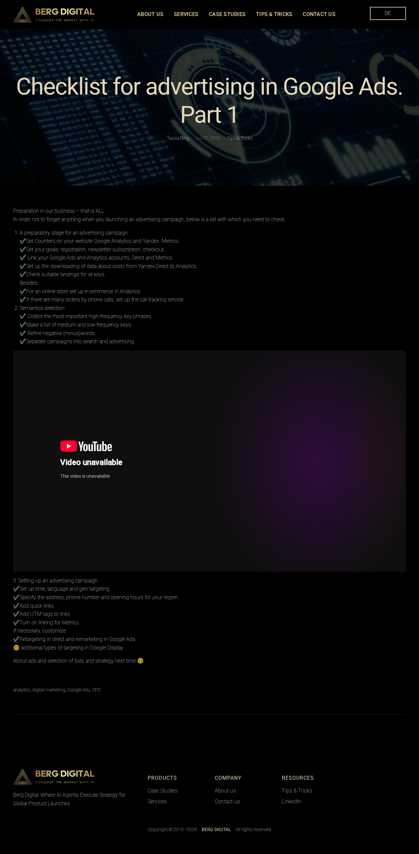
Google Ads (78, 689)
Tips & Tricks (239, 138)
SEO (96, 689)
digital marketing (48, 689)
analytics (21, 689)
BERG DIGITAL (112, 776)
